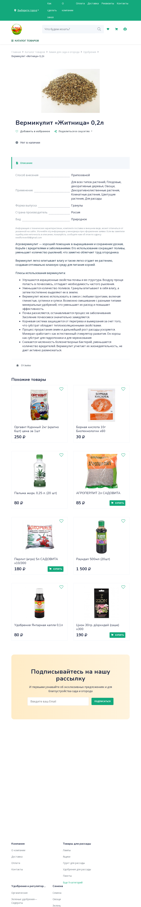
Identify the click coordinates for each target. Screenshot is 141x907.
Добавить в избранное (34, 131)
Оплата (80, 3)
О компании (67, 7)
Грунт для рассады (74, 863)
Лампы (67, 850)
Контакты (122, 3)
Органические (19, 892)
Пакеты (67, 875)
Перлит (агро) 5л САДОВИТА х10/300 (36, 561)
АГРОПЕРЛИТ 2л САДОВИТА (98, 493)
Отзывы (25, 365)
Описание (25, 163)
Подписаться (102, 701)
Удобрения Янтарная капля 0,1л (38, 625)
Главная (16, 52)
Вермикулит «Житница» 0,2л (27, 56)
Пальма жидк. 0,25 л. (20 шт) (35, 493)
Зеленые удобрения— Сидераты (24, 901)
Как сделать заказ (52, 10)
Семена (57, 892)
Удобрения (89, 52)
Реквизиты (107, 3)
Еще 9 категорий (73, 882)
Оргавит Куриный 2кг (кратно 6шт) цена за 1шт (36, 429)
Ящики (66, 856)
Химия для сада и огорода (64, 52)
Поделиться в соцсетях (74, 131)
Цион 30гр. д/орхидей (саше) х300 (97, 627)
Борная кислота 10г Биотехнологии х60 (91, 429)
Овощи (57, 899)
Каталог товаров (35, 52)
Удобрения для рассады (77, 869)
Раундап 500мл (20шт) (93, 559)
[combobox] (68, 29)
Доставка (93, 3)
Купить (119, 503)
